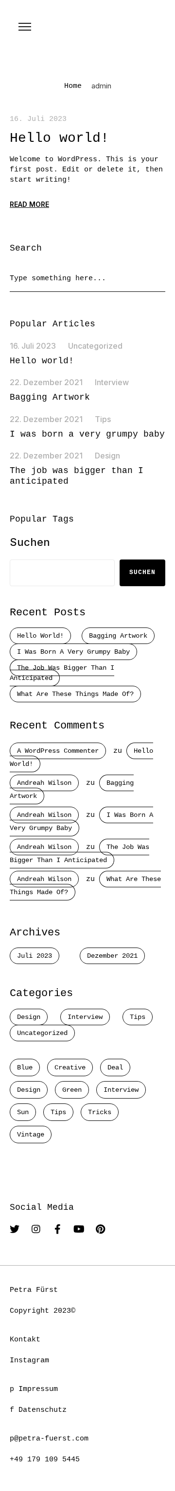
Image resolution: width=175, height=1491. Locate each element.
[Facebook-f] (57, 1229)
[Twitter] (14, 1229)
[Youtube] (79, 1229)
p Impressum (34, 1389)
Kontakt (25, 1340)
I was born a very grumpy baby (87, 434)
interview (121, 1090)
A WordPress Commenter (58, 751)
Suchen (30, 542)
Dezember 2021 (112, 956)
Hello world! (59, 138)
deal (115, 1067)
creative (70, 1067)
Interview (112, 382)
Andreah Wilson (44, 783)
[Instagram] (36, 1229)
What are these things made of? (75, 694)
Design (107, 455)
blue (25, 1067)
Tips (103, 419)
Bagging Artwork (50, 397)
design (28, 1090)
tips (58, 1112)
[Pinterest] (100, 1229)
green (72, 1090)
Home (73, 86)
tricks (99, 1112)
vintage (30, 1134)
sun (23, 1112)
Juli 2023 (34, 956)
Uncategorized (95, 346)
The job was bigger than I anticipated (62, 673)
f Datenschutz (38, 1410)
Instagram (29, 1360)
